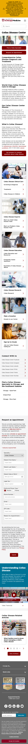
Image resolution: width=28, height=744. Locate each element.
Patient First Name (10, 460)
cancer (22, 148)
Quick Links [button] (6, 672)
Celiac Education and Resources (10, 254)
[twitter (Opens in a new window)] (10, 706)
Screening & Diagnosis (11, 184)
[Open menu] (25, 20)
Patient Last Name (9, 467)
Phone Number (8, 494)
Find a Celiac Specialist (14, 48)
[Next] (22, 648)
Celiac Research (9, 293)
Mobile (9, 490)
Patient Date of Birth (10, 474)
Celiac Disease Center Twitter (10, 372)
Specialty (7, 453)
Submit (14, 555)
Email (5, 501)
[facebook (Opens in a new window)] (5, 706)
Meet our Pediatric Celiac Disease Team (12, 226)
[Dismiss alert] (25, 9)
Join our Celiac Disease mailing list (11, 345)
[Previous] (5, 648)
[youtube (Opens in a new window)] (22, 706)
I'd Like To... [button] (6, 666)
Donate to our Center (11, 319)
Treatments (7, 189)
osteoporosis (8, 146)
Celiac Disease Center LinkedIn (10, 366)
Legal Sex (7, 481)
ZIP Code (6, 508)
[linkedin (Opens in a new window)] (14, 706)
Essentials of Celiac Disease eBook (12, 266)
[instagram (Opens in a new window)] (18, 706)
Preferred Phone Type (11, 488)
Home (17, 490)
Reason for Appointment (12, 516)
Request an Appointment (14, 52)
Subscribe (21, 715)
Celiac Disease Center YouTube (10, 375)
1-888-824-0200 (14, 429)
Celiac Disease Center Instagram (10, 363)
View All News (14, 653)
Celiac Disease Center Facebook (10, 359)
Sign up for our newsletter (10, 712)
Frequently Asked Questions (9, 260)
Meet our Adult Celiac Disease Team (11, 220)
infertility (15, 146)
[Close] (26, 719)
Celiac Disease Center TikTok (9, 369)
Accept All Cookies (14, 741)
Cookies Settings (14, 736)
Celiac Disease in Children (12, 194)
